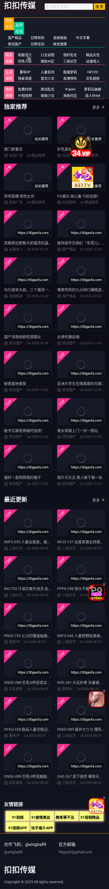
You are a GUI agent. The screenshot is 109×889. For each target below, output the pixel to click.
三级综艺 (70, 61)
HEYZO (92, 72)
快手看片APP (42, 828)
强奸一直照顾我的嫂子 (22, 477)
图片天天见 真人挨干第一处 (79, 477)
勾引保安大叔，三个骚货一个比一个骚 (35, 290)
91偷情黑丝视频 (44, 817)
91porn (70, 89)
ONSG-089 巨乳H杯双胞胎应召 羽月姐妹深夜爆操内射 (48, 776)
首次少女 (47, 78)
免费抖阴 (25, 89)
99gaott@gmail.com (75, 852)
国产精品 (15, 38)
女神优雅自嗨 (68, 337)
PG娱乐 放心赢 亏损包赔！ (79, 196)
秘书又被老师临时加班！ (24, 431)
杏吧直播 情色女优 (19, 196)
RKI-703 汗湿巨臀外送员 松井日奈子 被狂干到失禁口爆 (49, 589)
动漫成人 (93, 61)
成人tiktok (93, 96)
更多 (96, 107)
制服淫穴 (25, 55)
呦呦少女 (47, 96)
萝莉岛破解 (92, 89)
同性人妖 (25, 61)
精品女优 (93, 55)
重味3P (25, 72)
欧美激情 (60, 44)
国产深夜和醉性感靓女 (22, 337)
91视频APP (17, 828)
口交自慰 (47, 55)
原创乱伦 (47, 89)
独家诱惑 (25, 78)
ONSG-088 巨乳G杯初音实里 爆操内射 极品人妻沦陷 (46, 682)
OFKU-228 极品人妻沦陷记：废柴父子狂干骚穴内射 (46, 729)
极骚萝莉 (70, 72)
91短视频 (25, 96)
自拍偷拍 (60, 38)
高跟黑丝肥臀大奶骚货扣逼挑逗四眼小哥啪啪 (41, 243)
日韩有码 (37, 38)
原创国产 (15, 44)
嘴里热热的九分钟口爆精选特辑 (83, 290)
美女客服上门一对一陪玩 (77, 431)
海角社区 (70, 96)
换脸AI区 (47, 61)
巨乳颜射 (93, 78)
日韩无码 (37, 44)
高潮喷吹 (70, 78)
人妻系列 (47, 72)
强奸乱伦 (70, 55)
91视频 (18, 817)
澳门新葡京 (13, 149)
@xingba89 (13, 852)
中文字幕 (83, 38)
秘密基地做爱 (15, 383)
